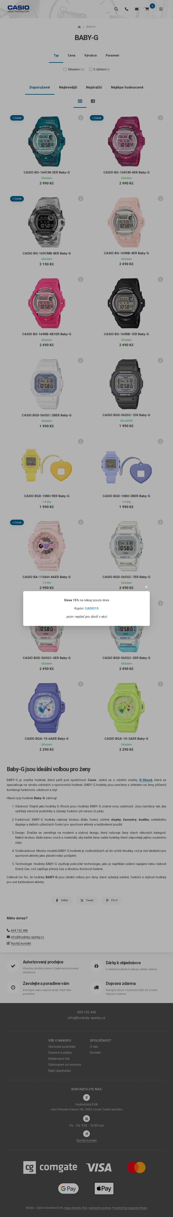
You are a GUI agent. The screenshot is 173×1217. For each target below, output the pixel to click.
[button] (146, 587)
